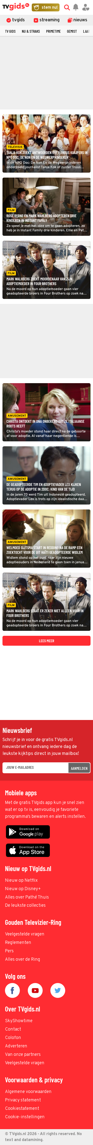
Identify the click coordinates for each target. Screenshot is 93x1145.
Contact (13, 1029)
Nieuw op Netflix (21, 880)
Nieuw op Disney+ (23, 889)
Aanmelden (79, 768)
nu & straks (31, 31)
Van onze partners (23, 1055)
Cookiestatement (22, 1109)
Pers (9, 951)
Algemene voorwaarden (28, 1092)
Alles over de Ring (22, 959)
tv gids (10, 31)
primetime (53, 31)
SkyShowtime (18, 1021)
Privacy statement (23, 1100)
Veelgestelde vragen (24, 934)
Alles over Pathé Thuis (27, 897)
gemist (72, 31)
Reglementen (18, 943)
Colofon (13, 1038)
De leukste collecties (25, 905)
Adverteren (16, 1046)
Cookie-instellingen (25, 1117)
